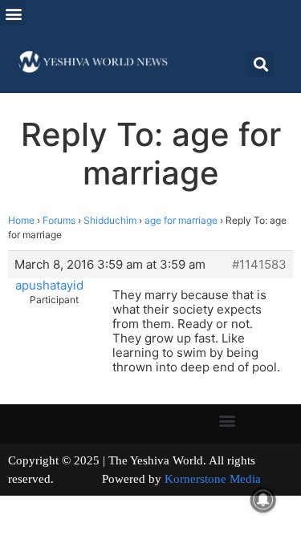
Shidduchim (109, 220)
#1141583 (259, 264)
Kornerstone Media (213, 478)
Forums (59, 220)
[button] (13, 13)
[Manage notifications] (263, 500)
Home (21, 220)
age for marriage (181, 220)
